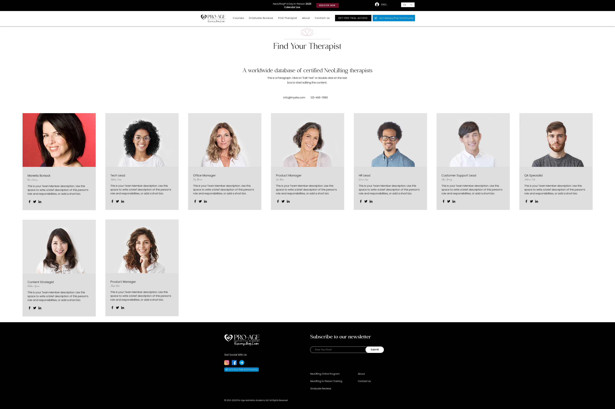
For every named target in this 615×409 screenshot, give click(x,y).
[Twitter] (35, 202)
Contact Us (364, 381)
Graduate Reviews (320, 388)
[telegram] (241, 362)
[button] (238, 18)
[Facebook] (30, 202)
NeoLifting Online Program (325, 373)
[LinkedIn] (40, 202)
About (361, 373)
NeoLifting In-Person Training (326, 381)
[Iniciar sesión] (375, 4)
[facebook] (234, 362)
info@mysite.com (294, 97)
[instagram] (226, 362)
